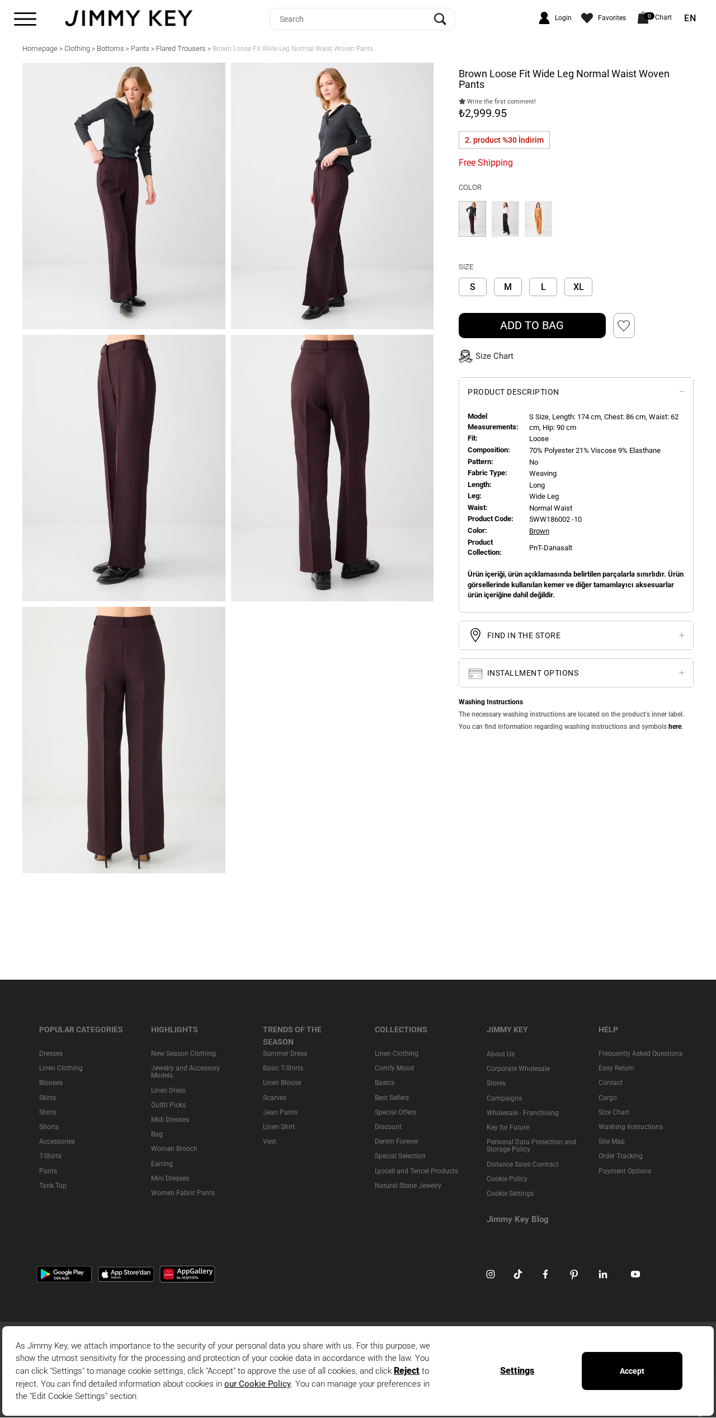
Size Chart (614, 1112)
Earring (162, 1164)
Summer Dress (285, 1053)
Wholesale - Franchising (523, 1113)
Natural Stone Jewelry (408, 1186)
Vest (269, 1141)
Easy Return (616, 1068)
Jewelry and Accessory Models (185, 1071)
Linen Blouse (282, 1083)
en (690, 18)
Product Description (513, 391)
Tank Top (53, 1186)
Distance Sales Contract (523, 1164)
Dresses (51, 1053)
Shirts (47, 1112)
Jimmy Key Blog (518, 1219)
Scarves (274, 1098)
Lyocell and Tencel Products (416, 1171)
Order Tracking (621, 1156)
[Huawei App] (187, 1273)
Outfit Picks (168, 1105)
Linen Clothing (61, 1068)
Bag (157, 1134)
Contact (611, 1083)
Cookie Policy (507, 1179)
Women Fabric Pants (183, 1193)
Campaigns (504, 1098)
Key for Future (508, 1127)
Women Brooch (174, 1149)
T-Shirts (50, 1156)
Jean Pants (280, 1112)
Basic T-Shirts (283, 1068)
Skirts (47, 1098)
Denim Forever (396, 1141)
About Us (501, 1054)
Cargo (608, 1098)
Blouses (51, 1083)
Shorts (49, 1127)
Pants (48, 1171)
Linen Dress (168, 1090)
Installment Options (531, 672)
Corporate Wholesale (518, 1069)
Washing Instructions (631, 1127)
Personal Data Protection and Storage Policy (531, 1145)
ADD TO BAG (532, 325)
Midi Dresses (170, 1120)
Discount (388, 1127)
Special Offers (395, 1112)
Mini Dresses (170, 1178)
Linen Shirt (279, 1127)
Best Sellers (392, 1098)
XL (578, 287)
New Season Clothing (183, 1053)
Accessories (57, 1141)
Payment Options (625, 1171)
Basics (384, 1083)
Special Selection (400, 1156)
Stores (496, 1084)
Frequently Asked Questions (640, 1053)
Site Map (612, 1141)
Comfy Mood (394, 1068)
